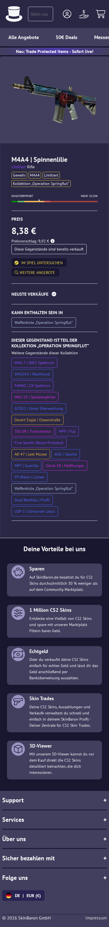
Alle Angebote (23, 37)
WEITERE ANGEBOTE (36, 272)
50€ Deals (66, 37)
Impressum (96, 918)
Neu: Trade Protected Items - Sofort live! (54, 51)
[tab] (54, 295)
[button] (67, 14)
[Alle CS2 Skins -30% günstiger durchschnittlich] (14, 14)
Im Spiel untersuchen (42, 262)
